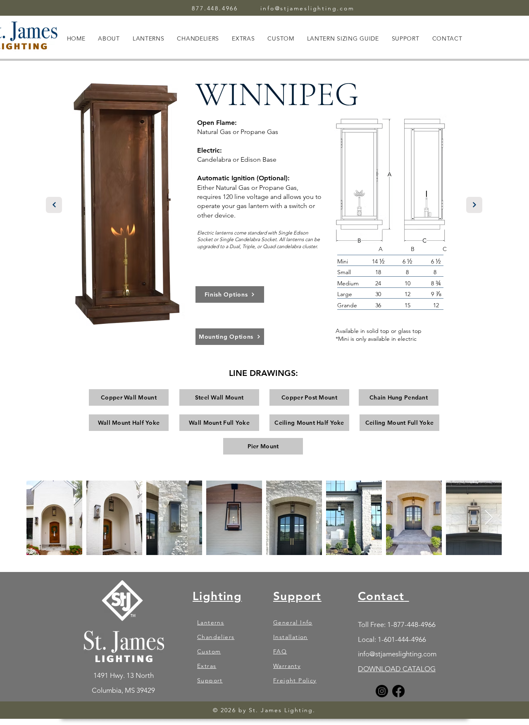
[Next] (54, 205)
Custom (209, 651)
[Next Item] (488, 518)
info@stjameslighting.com (307, 8)
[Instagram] (382, 691)
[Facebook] (398, 691)
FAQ (280, 651)
